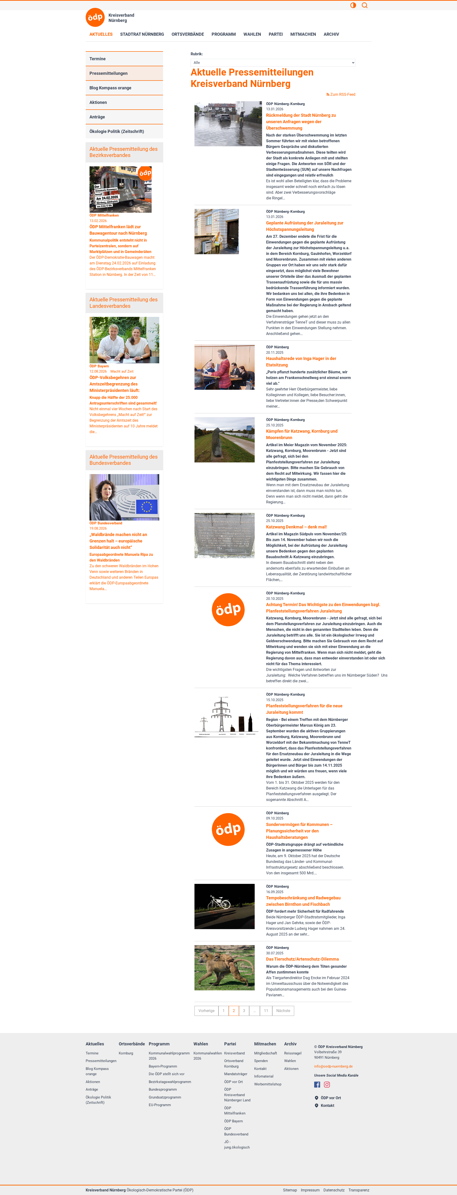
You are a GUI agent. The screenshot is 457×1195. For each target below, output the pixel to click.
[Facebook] (317, 1085)
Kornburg (126, 1053)
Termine (97, 58)
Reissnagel (293, 1053)
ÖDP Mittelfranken (234, 1111)
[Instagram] (327, 1085)
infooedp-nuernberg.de (333, 1066)
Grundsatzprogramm (165, 1097)
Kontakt (260, 1069)
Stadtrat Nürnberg (142, 34)
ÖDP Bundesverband (236, 1131)
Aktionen (98, 102)
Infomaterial (263, 1076)
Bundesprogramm (163, 1089)
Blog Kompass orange (110, 87)
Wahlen (252, 34)
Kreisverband (234, 1053)
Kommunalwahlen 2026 (208, 1056)
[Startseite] (95, 17)
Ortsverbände (188, 34)
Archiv (331, 34)
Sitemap (290, 1190)
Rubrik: (197, 54)
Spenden (261, 1061)
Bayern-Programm (163, 1066)
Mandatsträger (235, 1074)
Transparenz (358, 1190)
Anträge (97, 116)
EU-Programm (160, 1105)
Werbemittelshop (267, 1084)
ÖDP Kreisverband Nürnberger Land (237, 1094)
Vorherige (206, 1010)
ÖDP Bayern (233, 1121)
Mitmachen (303, 34)
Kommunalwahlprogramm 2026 (169, 1056)
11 (266, 1010)
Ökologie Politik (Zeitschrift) (116, 131)
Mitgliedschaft (265, 1053)
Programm (224, 34)
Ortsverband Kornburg (233, 1063)
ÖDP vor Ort (233, 1082)
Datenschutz (334, 1190)
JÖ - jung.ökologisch (237, 1144)
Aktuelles (101, 34)
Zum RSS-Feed (342, 94)
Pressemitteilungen (108, 73)
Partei (276, 34)
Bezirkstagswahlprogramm (170, 1082)
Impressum (310, 1190)
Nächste (283, 1010)
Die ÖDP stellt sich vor (166, 1074)
